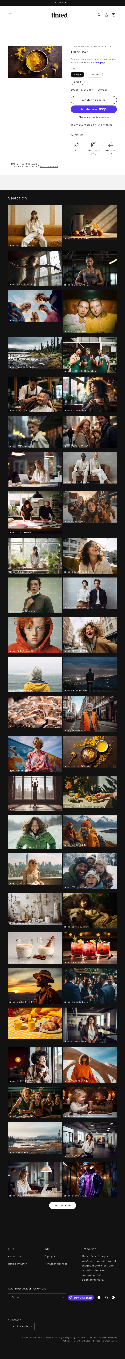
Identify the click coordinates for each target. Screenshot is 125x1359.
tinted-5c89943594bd (77, 730)
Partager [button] (79, 134)
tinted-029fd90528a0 (21, 883)
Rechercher (15, 1256)
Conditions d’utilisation (105, 1341)
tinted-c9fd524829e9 (21, 485)
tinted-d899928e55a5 (22, 611)
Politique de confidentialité (76, 1341)
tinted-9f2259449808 (21, 245)
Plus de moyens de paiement (94, 117)
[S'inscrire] (62, 1297)
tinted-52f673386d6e (76, 927)
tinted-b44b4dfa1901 (75, 1041)
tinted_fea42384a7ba (76, 607)
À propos (50, 1256)
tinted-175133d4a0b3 (21, 446)
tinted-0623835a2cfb (76, 1081)
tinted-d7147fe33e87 (75, 331)
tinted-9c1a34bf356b (21, 320)
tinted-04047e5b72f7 (21, 1081)
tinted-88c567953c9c (21, 809)
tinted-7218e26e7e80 (21, 651)
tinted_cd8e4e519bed (77, 482)
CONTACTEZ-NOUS (49, 166)
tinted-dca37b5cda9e (22, 726)
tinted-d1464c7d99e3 (21, 847)
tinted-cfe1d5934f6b (20, 770)
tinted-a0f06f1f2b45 (75, 845)
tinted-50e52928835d (21, 1037)
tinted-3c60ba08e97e (77, 446)
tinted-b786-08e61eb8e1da (80, 371)
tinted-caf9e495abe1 (21, 1152)
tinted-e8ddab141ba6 (76, 766)
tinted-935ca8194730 (21, 284)
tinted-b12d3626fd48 (76, 285)
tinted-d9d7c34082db (21, 410)
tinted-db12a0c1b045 (76, 1002)
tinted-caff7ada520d (76, 1116)
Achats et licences (56, 1263)
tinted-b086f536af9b (21, 690)
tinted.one (35, 1338)
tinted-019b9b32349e (76, 887)
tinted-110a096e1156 (75, 690)
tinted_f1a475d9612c (20, 532)
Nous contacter (17, 1263)
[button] (10, 14)
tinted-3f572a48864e (76, 651)
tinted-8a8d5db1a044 (21, 923)
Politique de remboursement (103, 1338)
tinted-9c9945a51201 (76, 806)
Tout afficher (62, 1205)
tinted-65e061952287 (76, 1196)
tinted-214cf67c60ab (21, 1116)
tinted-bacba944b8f (21, 1002)
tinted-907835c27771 (76, 1156)
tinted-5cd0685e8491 (21, 367)
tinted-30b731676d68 (21, 1196)
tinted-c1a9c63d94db (76, 410)
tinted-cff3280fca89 (75, 962)
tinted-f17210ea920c (75, 521)
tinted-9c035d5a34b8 (76, 238)
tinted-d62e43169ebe (76, 572)
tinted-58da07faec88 (21, 572)
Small (77, 82)
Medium (94, 74)
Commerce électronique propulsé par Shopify (63, 1338)
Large (77, 74)
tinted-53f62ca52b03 (21, 962)
